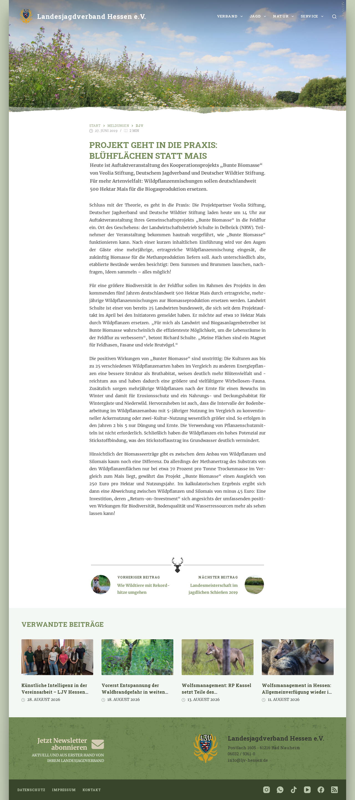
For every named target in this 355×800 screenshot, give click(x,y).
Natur (280, 16)
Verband (227, 16)
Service (309, 16)
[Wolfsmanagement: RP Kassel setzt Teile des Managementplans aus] (217, 657)
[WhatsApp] (280, 789)
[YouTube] (307, 789)
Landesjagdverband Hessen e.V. (91, 16)
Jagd (255, 16)
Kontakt (91, 790)
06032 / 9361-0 (241, 753)
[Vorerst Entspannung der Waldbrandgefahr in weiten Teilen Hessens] (137, 657)
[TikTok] (293, 789)
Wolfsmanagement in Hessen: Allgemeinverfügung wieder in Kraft (297, 691)
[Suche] (334, 16)
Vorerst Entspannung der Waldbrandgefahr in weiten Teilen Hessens (133, 691)
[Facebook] (321, 789)
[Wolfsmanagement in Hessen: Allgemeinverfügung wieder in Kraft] (298, 657)
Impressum (64, 790)
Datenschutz (31, 790)
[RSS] (334, 789)
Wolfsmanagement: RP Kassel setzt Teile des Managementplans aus (216, 691)
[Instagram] (266, 789)
